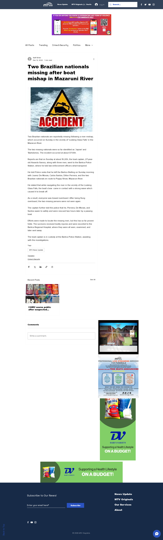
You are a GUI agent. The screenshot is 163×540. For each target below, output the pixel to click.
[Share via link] (46, 267)
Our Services (123, 504)
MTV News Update (36, 250)
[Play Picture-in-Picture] (131, 351)
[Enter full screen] (135, 351)
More (87, 45)
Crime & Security (60, 45)
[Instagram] (153, 4)
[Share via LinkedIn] (40, 267)
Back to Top (3, 530)
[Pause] (101, 351)
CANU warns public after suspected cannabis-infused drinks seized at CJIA (42, 308)
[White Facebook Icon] (28, 522)
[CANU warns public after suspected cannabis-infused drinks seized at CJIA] (42, 293)
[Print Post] (52, 267)
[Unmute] (105, 351)
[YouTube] (149, 4)
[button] (81, 24)
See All (92, 279)
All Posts (29, 45)
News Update (123, 494)
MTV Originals (124, 499)
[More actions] (93, 59)
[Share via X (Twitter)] (35, 267)
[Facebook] (141, 4)
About (118, 510)
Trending (43, 45)
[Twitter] (145, 4)
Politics (76, 45)
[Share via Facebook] (29, 267)
